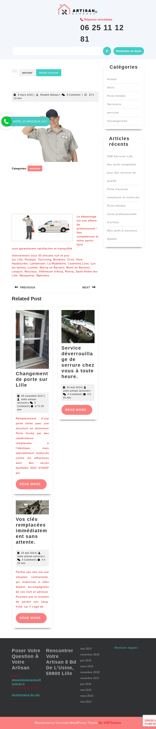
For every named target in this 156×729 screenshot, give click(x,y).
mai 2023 (86, 648)
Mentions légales (126, 647)
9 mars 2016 (25, 95)
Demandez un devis (128, 50)
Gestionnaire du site (26, 694)
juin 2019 (85, 660)
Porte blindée (116, 95)
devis (110, 87)
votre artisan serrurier (76, 390)
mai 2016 (86, 689)
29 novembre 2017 (32, 396)
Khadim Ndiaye (49, 95)
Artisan (112, 79)
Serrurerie (114, 104)
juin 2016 (85, 683)
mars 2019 (86, 666)
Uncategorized (117, 120)
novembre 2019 (89, 654)
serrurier (27, 72)
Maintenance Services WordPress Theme (66, 722)
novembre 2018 (89, 672)
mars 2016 (86, 695)
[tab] (107, 51)
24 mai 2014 (74, 387)
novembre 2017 (89, 678)
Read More (33, 485)
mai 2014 (86, 701)
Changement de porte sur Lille (32, 379)
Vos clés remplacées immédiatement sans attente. (31, 530)
